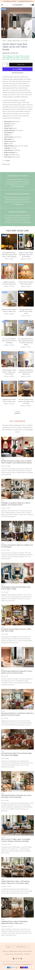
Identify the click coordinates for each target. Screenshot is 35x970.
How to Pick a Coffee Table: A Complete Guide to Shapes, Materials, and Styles (15, 840)
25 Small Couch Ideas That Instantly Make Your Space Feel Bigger (16, 754)
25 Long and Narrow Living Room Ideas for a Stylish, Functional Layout (17, 714)
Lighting (9, 40)
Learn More (21, 186)
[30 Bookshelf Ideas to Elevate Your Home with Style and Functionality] (17, 781)
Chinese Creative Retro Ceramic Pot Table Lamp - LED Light (26, 401)
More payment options (17, 72)
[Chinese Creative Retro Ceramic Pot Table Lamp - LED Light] (26, 389)
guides (3, 837)
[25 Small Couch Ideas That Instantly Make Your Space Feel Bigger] (17, 739)
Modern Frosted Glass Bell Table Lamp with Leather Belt (26, 254)
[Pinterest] (19, 958)
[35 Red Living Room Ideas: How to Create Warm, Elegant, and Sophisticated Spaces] (17, 447)
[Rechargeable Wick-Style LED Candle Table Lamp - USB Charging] (9, 242)
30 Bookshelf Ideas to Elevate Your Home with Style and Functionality (16, 796)
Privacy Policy (9, 954)
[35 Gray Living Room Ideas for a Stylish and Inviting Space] (17, 531)
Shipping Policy (13, 951)
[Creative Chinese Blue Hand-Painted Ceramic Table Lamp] (26, 359)
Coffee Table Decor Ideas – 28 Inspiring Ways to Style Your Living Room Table (15, 882)
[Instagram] (16, 958)
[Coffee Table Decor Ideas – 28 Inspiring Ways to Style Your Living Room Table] (17, 867)
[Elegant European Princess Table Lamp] (9, 271)
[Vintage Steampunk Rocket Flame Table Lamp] (26, 299)
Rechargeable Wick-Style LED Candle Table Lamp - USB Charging (9, 254)
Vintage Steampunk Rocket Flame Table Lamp (25, 311)
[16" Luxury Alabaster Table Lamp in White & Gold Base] (9, 328)
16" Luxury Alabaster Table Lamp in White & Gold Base (9, 340)
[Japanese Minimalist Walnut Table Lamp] (9, 389)
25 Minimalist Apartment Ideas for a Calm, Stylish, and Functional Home (16, 672)
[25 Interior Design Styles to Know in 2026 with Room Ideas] (17, 615)
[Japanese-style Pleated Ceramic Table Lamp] (9, 299)
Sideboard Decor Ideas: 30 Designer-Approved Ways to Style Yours (14, 922)
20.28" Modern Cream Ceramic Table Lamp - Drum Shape (9, 372)
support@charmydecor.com (25, 1)
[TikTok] (21, 958)
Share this (7, 164)
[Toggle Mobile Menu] (3, 5)
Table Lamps (16, 40)
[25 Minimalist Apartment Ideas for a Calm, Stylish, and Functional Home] (17, 657)
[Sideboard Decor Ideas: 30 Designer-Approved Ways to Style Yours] (17, 907)
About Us (5, 951)
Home (4, 40)
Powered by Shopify (28, 964)
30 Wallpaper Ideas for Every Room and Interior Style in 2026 (15, 588)
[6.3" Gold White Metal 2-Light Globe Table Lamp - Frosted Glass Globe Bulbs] (26, 328)
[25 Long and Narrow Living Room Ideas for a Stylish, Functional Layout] (17, 699)
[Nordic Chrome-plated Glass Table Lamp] (26, 271)
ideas (2, 459)
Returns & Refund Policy (25, 951)
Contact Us (27, 954)
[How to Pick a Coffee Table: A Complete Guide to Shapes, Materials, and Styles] (17, 825)
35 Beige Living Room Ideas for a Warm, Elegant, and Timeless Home (16, 504)
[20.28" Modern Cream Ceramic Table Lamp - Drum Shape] (9, 359)
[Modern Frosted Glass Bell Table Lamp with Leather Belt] (26, 242)
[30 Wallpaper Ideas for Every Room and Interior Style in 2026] (17, 573)
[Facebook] (13, 958)
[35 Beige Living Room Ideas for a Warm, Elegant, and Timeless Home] (17, 489)
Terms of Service (18, 954)
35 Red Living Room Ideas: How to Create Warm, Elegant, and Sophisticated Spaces (16, 462)
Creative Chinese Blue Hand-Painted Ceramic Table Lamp (25, 372)
